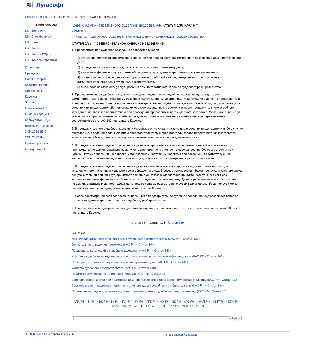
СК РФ (138, 306)
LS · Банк (31, 42)
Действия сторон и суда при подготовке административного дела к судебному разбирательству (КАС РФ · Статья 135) (155, 279)
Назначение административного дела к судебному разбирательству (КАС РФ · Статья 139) (136, 238)
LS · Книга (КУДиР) (38, 54)
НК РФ (126, 306)
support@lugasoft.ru (186, 334)
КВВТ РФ (219, 301)
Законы (30, 102)
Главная (30, 16)
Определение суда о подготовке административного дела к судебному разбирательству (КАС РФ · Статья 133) (150, 291)
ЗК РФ (176, 301)
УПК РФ (187, 306)
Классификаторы (37, 84)
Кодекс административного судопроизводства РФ (116, 25)
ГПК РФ (151, 301)
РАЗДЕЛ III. (79, 31)
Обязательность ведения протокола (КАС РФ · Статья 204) (113, 244)
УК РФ (200, 306)
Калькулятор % (35, 149)
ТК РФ (161, 306)
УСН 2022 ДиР (35, 137)
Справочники (34, 90)
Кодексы (43, 16)
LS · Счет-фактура (38, 36)
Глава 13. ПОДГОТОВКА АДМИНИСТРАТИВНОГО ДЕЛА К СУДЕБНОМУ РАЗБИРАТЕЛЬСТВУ (139, 36)
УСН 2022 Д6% (35, 131)
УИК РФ (173, 306)
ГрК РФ (127, 301)
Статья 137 (139, 222)
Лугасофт (41, 334)
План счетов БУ (36, 108)
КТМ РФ (233, 301)
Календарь (32, 67)
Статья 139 (176, 222)
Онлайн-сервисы (37, 114)
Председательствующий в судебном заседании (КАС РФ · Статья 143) (121, 250)
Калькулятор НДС (37, 120)
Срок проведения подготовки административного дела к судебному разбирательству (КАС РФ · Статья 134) (148, 285)
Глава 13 (83, 16)
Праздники (32, 73)
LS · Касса (32, 48)
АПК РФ (79, 301)
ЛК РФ (114, 306)
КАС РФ (55, 16)
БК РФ (91, 301)
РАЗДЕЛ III (69, 16)
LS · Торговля (34, 30)
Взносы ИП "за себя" (39, 125)
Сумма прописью (37, 143)
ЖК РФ (165, 301)
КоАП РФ (203, 301)
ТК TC (150, 306)
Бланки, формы (36, 79)
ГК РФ (139, 301)
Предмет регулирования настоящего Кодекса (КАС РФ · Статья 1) (118, 273)
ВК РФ (103, 301)
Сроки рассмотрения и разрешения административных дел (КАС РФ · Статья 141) (130, 262)
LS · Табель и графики (41, 60)
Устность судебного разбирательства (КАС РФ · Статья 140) (114, 268)
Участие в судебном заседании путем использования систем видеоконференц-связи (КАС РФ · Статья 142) (148, 256)
